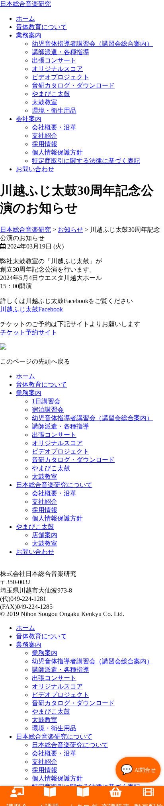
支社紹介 (44, 135)
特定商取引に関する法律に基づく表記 (86, 160)
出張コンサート (54, 60)
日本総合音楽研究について (54, 484)
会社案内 (28, 118)
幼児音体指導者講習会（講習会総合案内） (92, 43)
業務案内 (28, 35)
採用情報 (44, 144)
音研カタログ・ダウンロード (73, 85)
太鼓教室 (44, 102)
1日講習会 (46, 401)
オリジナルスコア (57, 68)
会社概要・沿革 (54, 127)
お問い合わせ (35, 169)
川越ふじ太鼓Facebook (31, 309)
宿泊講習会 (48, 409)
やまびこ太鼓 (51, 93)
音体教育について (41, 26)
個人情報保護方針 (57, 152)
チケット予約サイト (28, 332)
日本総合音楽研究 (25, 3)
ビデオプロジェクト (60, 77)
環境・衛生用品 (54, 110)
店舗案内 (44, 535)
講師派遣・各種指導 (60, 52)
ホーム (25, 376)
